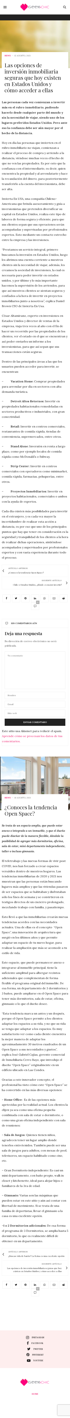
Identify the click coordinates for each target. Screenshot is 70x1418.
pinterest (38, 1354)
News (7, 56)
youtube (38, 1360)
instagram (38, 1337)
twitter (38, 1349)
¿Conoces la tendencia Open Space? (30, 810)
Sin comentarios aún (24, 623)
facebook (37, 1343)
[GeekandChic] (35, 7)
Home (35, 1393)
